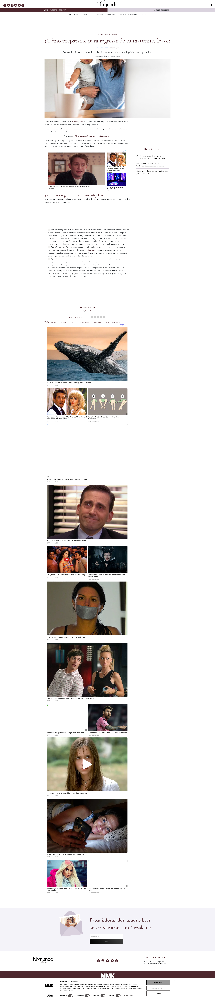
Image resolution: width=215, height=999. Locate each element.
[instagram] (12, 5)
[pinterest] (23, 5)
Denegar (158, 993)
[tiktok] (19, 5)
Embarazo (74, 15)
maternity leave (66, 322)
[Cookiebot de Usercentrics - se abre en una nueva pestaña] (49, 995)
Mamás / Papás (110, 34)
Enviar (106, 941)
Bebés (84, 15)
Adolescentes (96, 15)
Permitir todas (158, 982)
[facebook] (4, 5)
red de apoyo (91, 250)
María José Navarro (102, 48)
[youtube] (16, 5)
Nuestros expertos (137, 15)
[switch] (87, 995)
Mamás (100, 34)
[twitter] (8, 5)
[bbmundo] (107, 5)
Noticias (122, 15)
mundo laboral (83, 322)
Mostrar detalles (128, 995)
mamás (54, 322)
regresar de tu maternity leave (105, 322)
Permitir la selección (158, 988)
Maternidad (110, 15)
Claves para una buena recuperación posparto (92, 136)
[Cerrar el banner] (174, 980)
